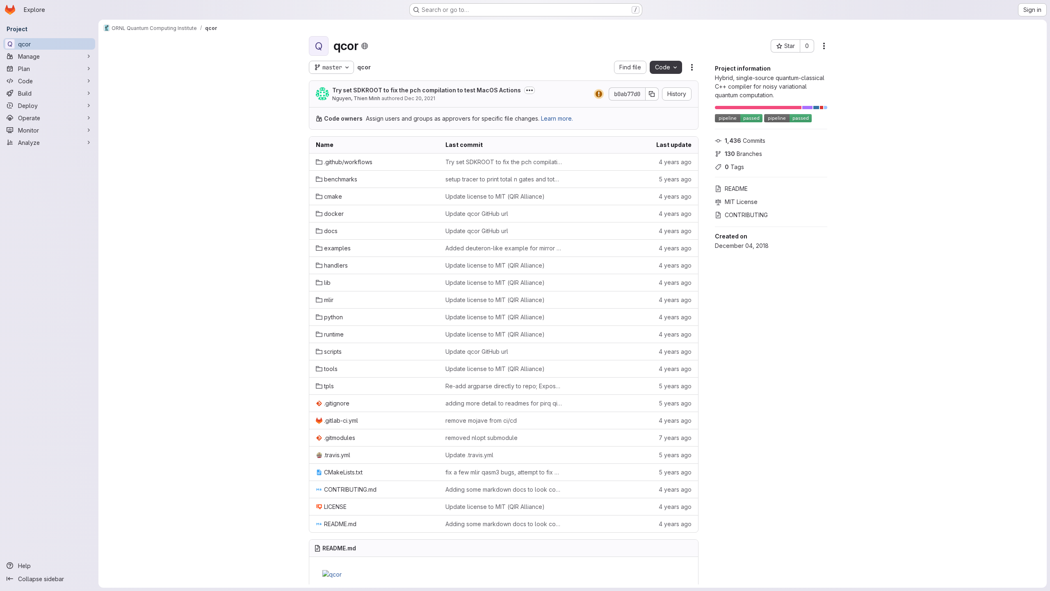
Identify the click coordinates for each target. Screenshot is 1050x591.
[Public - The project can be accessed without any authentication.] (364, 46)
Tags (734, 166)
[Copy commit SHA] (652, 94)
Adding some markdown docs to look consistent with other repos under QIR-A (503, 489)
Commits (745, 140)
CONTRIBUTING (746, 214)
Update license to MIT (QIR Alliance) (495, 196)
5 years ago (675, 179)
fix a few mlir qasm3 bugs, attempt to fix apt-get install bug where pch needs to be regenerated (503, 472)
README (736, 188)
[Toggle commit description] (529, 90)
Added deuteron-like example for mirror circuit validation (503, 248)
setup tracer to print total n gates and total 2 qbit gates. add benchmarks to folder (503, 179)
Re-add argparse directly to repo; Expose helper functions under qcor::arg (503, 386)
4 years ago (675, 161)
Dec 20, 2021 (419, 98)
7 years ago (675, 437)
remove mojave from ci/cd (481, 420)
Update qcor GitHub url (476, 213)
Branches (743, 153)
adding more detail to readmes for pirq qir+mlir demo (503, 403)
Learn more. (557, 118)
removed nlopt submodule (481, 437)
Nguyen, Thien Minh (356, 98)
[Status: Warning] (599, 94)
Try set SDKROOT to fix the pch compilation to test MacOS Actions (426, 90)
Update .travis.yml (469, 454)
